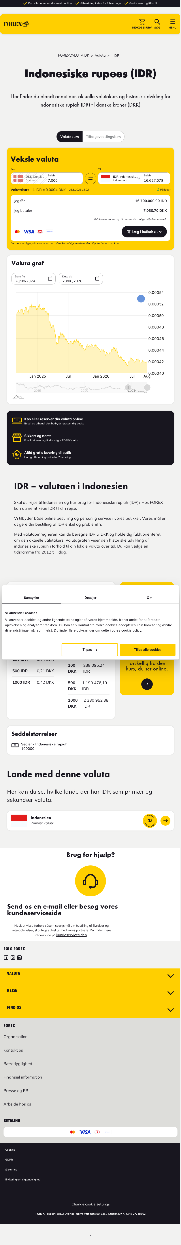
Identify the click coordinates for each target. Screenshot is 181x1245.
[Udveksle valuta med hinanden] (90, 178)
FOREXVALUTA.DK (73, 55)
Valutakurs (69, 136)
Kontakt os (13, 1050)
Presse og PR (16, 1090)
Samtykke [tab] (31, 598)
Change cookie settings (91, 1204)
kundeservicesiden (71, 935)
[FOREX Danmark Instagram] (13, 958)
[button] (142, 24)
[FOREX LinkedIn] (19, 958)
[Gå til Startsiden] (16, 24)
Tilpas (87, 649)
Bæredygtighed (18, 1063)
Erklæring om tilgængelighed (22, 1179)
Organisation (16, 1036)
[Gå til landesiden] (165, 821)
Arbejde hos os (17, 1104)
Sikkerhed (11, 1169)
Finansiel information (23, 1077)
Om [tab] (149, 598)
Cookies (10, 1149)
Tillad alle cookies (147, 649)
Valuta (100, 55)
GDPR (9, 1159)
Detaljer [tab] (91, 598)
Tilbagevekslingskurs (103, 136)
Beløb (51, 175)
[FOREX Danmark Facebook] (6, 958)
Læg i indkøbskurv (147, 231)
